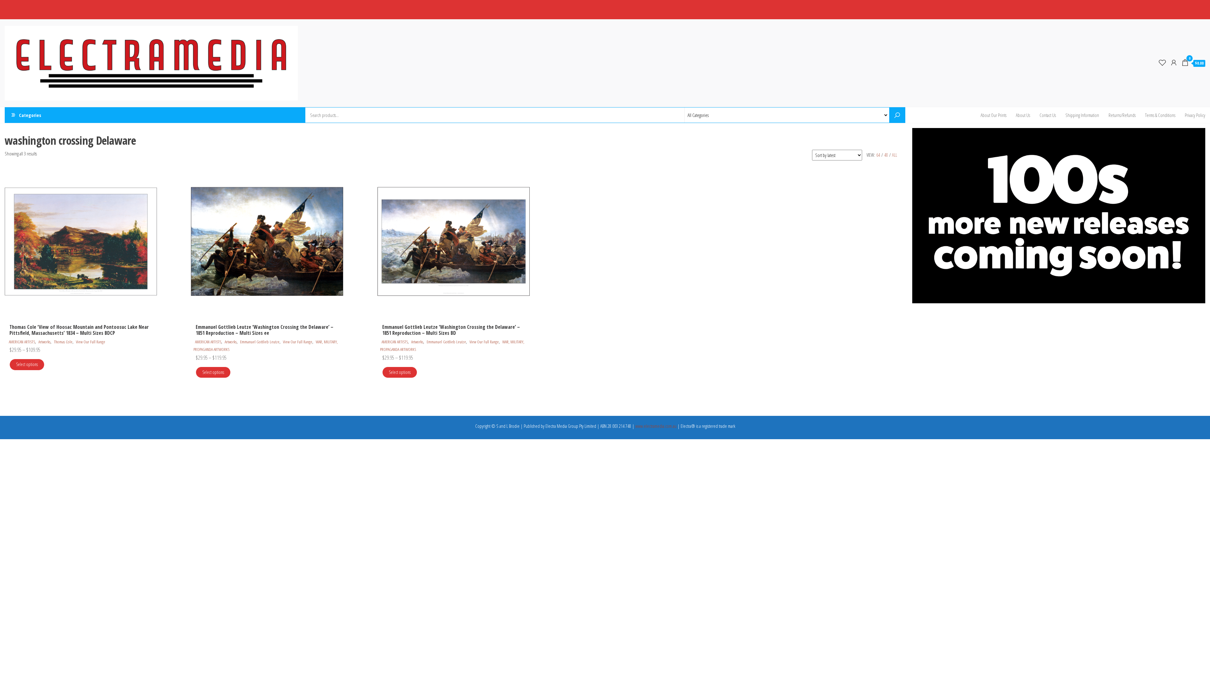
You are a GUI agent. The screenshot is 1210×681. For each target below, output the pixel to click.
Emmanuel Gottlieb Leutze (259, 342)
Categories (30, 115)
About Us (1023, 115)
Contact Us (1048, 115)
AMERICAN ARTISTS (22, 342)
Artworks (44, 342)
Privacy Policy (1195, 115)
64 (878, 155)
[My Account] (1174, 62)
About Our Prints (993, 115)
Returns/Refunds (1122, 115)
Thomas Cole (63, 342)
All (894, 155)
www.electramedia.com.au (656, 426)
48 (886, 155)
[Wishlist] (1162, 62)
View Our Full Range (90, 342)
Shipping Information (1082, 115)
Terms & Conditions (1160, 115)
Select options (27, 364)
